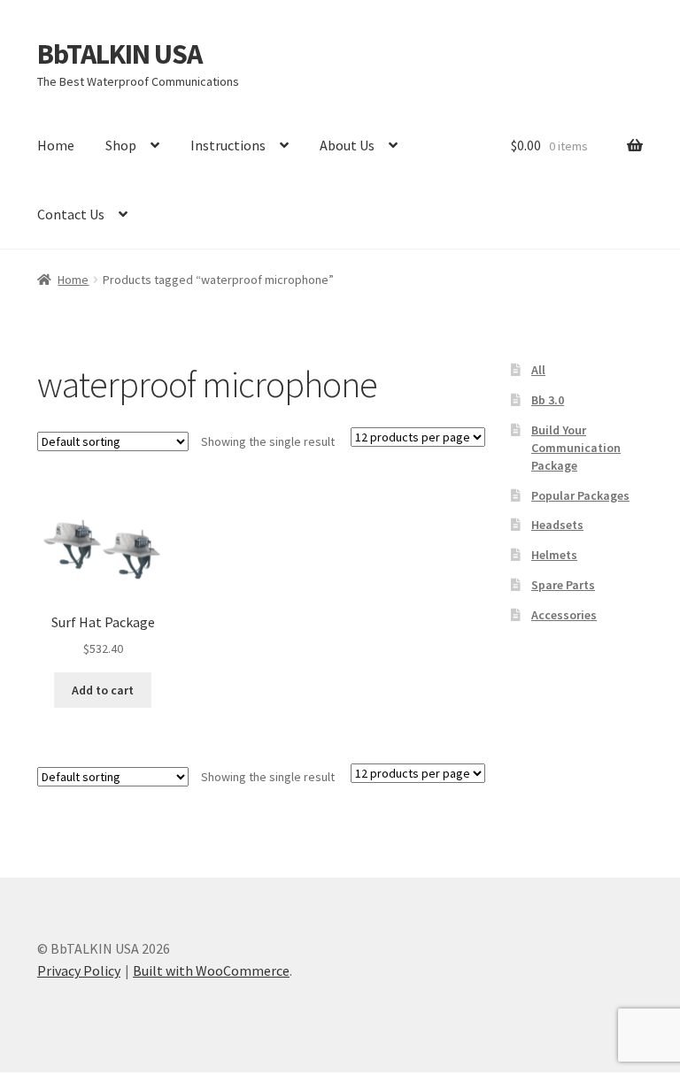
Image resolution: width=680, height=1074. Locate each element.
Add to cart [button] (103, 690)
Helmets (554, 555)
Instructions (228, 145)
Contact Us (70, 214)
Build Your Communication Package (576, 447)
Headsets (557, 525)
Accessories (564, 615)
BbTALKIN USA (119, 54)
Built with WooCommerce (211, 970)
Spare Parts (563, 585)
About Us (347, 145)
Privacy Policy (78, 970)
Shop (120, 145)
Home (55, 145)
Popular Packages (580, 495)
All (538, 370)
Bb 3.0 (547, 400)
